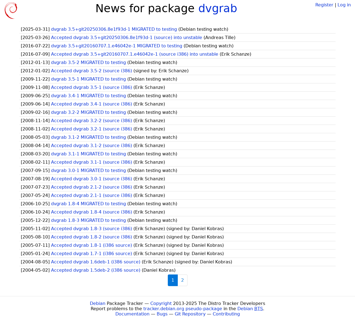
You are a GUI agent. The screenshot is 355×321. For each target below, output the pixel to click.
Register (324, 4)
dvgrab (217, 8)
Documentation (132, 314)
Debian (97, 303)
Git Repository (190, 314)
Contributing (226, 314)
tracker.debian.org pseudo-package (182, 308)
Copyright (161, 303)
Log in (344, 4)
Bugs (162, 314)
